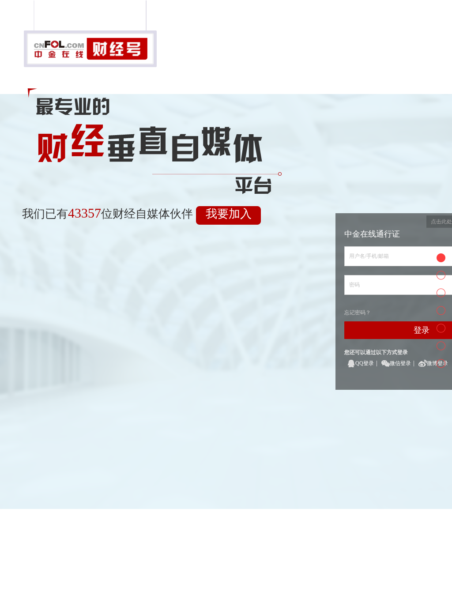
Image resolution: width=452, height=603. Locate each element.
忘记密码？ (357, 312)
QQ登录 (364, 363)
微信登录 (400, 363)
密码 (354, 285)
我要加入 (229, 213)
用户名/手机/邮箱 (369, 256)
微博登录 (437, 363)
